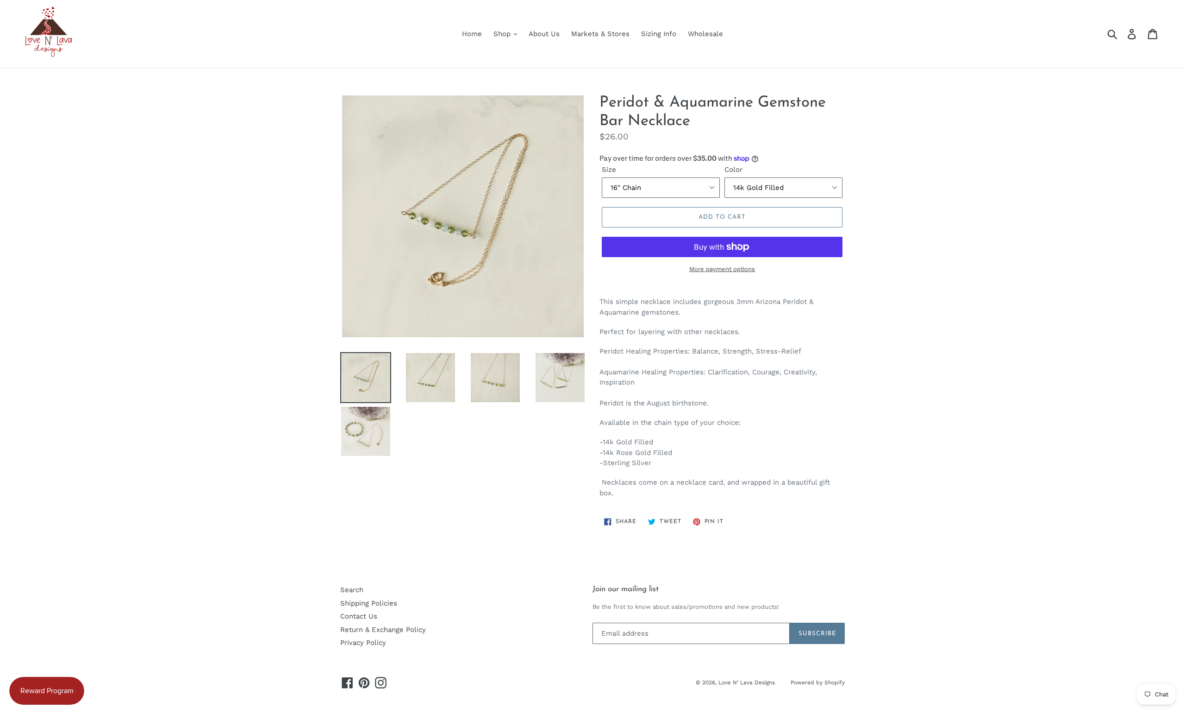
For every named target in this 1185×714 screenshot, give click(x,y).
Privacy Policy (363, 642)
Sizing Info (658, 34)
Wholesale (705, 34)
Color (733, 169)
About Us (544, 34)
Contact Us (358, 616)
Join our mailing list (625, 589)
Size (609, 169)
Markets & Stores (600, 34)
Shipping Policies (368, 603)
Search (351, 590)
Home (472, 34)
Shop (503, 34)
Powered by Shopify (818, 682)
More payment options (722, 268)
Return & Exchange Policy (383, 630)
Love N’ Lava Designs (747, 682)
